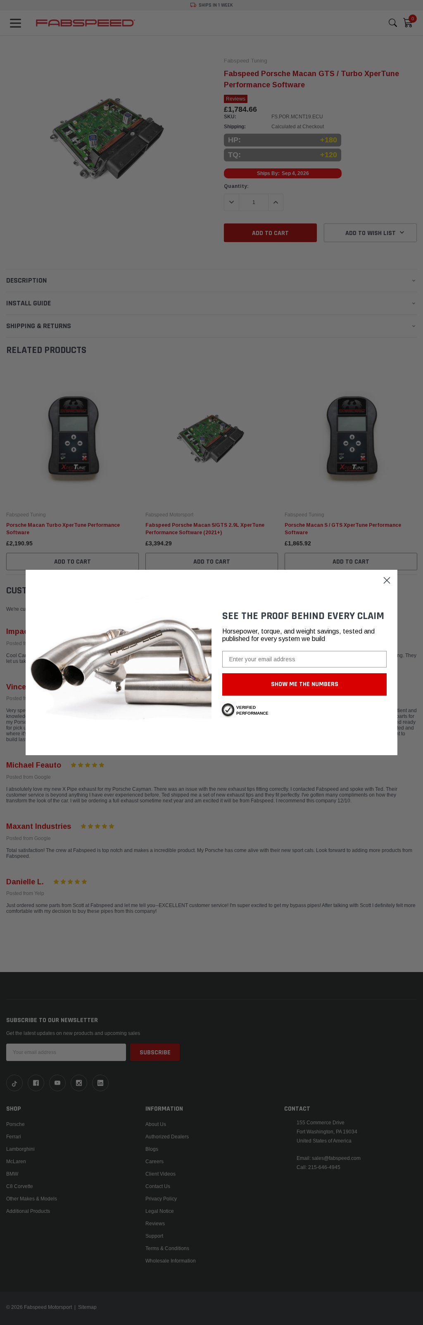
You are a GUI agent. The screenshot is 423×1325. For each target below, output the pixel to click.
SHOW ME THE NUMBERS (304, 684)
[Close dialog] (387, 580)
